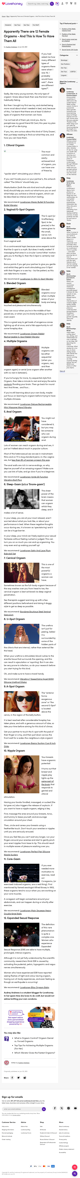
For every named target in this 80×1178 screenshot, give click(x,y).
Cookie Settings (63, 1142)
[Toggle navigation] (75, 3)
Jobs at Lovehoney (64, 1133)
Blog (8, 16)
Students (8, 25)
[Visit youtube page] (75, 1108)
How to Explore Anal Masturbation (68, 45)
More (61, 1122)
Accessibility (62, 1152)
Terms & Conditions (64, 1136)
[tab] (69, 55)
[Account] (62, 3)
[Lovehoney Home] (12, 3)
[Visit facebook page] (54, 1108)
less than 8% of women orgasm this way (31, 459)
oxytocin (8, 384)
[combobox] (40, 3)
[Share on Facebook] (12, 1078)
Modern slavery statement (66, 1149)
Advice (23, 1122)
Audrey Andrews (11, 47)
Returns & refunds (7, 1136)
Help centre (5, 1126)
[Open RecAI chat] (74, 1167)
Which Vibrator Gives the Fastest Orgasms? (34, 1052)
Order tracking (6, 1139)
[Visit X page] (61, 1108)
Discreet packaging (7, 1133)
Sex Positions (65, 64)
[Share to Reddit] (25, 1078)
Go (44, 1109)
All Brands (43, 1129)
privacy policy (16, 1115)
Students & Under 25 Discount (48, 1133)
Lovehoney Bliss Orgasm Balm (34, 987)
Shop (42, 1122)
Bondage (64, 60)
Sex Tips (26, 25)
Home (3, 16)
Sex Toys (17, 25)
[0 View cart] (71, 3)
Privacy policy (63, 1139)
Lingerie (63, 75)
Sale (41, 1126)
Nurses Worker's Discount (47, 1139)
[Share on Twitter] (18, 1078)
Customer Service (8, 1122)
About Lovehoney (64, 1126)
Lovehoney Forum (26, 1133)
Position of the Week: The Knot (69, 35)
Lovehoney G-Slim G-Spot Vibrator (36, 278)
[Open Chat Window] (74, 1173)
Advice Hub (24, 1126)
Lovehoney (40, 10)
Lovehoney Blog (25, 1129)
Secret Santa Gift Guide (70, 50)
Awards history (63, 1129)
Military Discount (45, 1136)
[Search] (52, 4)
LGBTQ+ (73, 72)
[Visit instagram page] (68, 1108)
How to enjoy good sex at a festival (69, 40)
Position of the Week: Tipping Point (69, 29)
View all (62, 371)
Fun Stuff (36, 25)
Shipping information (8, 1129)
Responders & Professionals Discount (48, 1143)
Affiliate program (64, 1146)
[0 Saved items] (67, 3)
